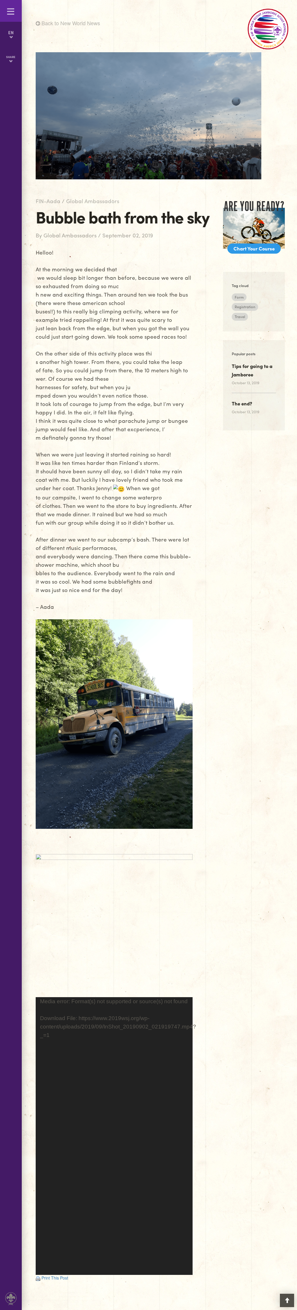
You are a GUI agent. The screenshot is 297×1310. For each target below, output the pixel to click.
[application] (114, 1136)
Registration (245, 306)
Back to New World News (70, 23)
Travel (240, 316)
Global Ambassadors (92, 201)
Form (239, 297)
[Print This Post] (38, 1278)
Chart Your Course (254, 248)
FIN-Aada (48, 201)
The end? (242, 403)
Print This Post (54, 1278)
